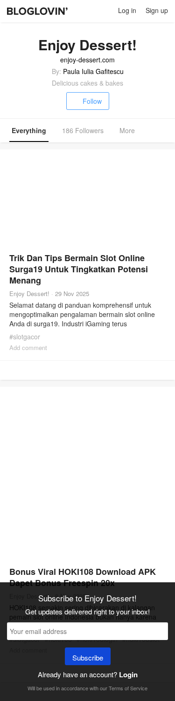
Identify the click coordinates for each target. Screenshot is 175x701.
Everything (29, 130)
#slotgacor (24, 336)
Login (128, 674)
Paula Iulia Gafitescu (93, 71)
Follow (92, 101)
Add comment (28, 347)
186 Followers (83, 130)
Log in (127, 10)
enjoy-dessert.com (87, 59)
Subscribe (87, 657)
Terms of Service (128, 688)
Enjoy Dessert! (29, 293)
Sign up (157, 10)
